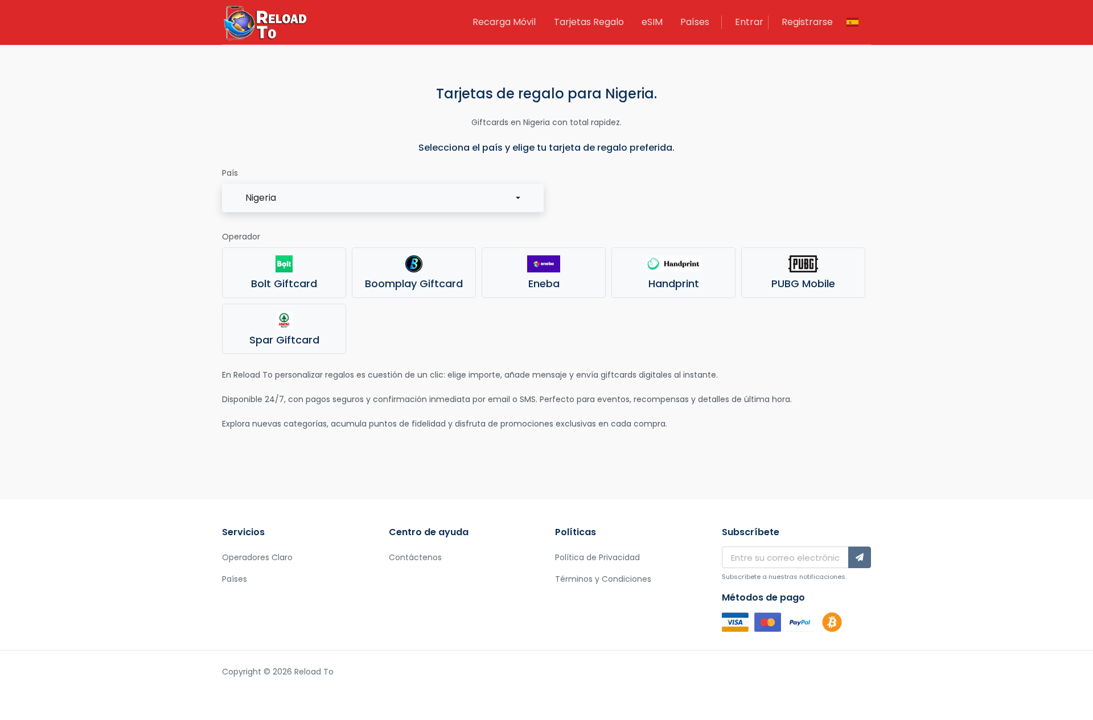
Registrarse (807, 21)
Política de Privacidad (597, 557)
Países (694, 21)
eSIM (652, 21)
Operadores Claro (257, 557)
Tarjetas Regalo (589, 21)
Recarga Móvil (504, 21)
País (230, 173)
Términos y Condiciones (603, 579)
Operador (241, 236)
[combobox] (383, 198)
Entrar (749, 21)
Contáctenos (415, 557)
